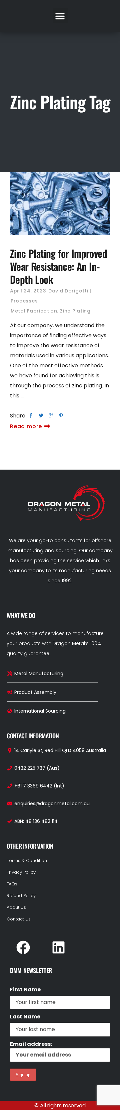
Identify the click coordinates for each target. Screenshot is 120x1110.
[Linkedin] (58, 947)
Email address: (31, 1044)
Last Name (25, 1016)
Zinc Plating (75, 310)
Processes (24, 300)
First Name (25, 989)
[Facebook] (23, 947)
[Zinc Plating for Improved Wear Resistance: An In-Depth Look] (60, 203)
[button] (60, 15)
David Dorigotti (68, 290)
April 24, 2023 (28, 290)
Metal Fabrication (34, 310)
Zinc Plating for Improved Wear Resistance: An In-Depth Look (58, 266)
